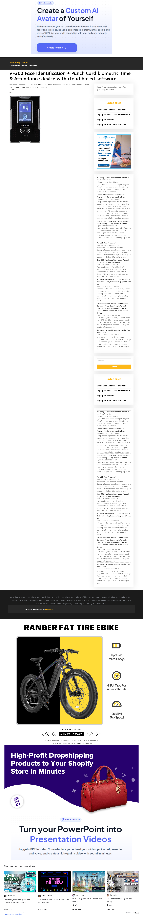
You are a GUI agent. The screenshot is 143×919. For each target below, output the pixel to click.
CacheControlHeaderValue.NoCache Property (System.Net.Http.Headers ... (111, 196)
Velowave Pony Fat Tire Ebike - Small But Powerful (72, 743)
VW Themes (49, 609)
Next (12, 92)
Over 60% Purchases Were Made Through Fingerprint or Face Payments (113, 261)
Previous (13, 90)
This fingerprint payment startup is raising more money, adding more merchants (113, 222)
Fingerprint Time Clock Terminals (111, 124)
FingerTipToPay (18, 62)
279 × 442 (37, 85)
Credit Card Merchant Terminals (111, 110)
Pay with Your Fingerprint (106, 243)
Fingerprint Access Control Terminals (113, 115)
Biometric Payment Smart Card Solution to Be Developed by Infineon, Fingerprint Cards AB (114, 281)
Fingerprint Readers (105, 119)
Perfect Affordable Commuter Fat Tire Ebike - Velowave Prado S (71, 741)
